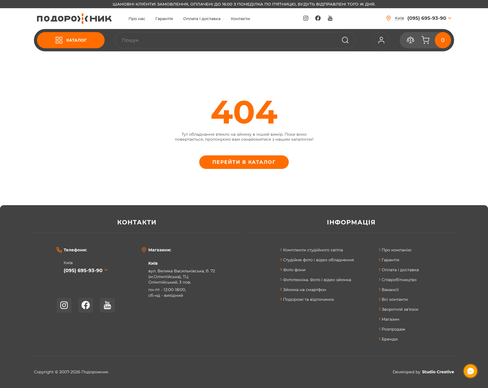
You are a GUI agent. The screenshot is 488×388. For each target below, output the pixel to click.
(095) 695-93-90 (83, 270)
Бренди (390, 338)
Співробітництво (399, 279)
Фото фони (294, 269)
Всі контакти (395, 299)
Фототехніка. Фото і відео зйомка (317, 279)
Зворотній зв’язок (400, 309)
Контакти (240, 18)
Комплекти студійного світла (313, 249)
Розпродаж (393, 329)
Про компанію (396, 249)
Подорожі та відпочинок (308, 299)
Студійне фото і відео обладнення (318, 259)
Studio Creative (438, 371)
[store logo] (74, 18)
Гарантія (164, 18)
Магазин (390, 319)
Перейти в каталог (244, 162)
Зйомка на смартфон (304, 289)
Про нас (136, 18)
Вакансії (390, 289)
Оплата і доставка (202, 18)
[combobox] (235, 40)
